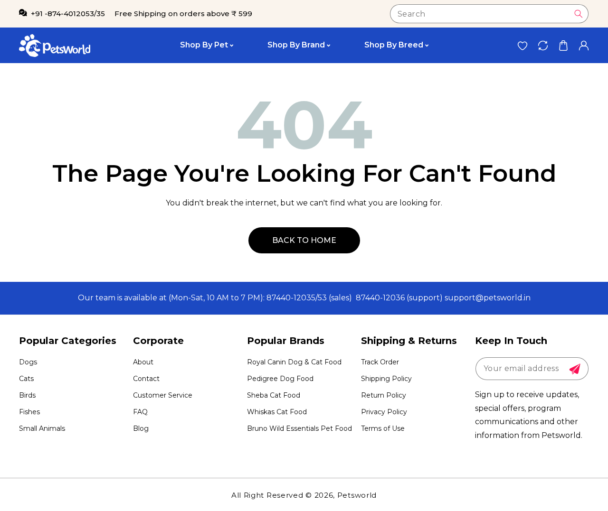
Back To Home (304, 240)
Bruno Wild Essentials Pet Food (299, 428)
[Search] (578, 13)
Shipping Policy (386, 378)
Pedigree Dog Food (280, 378)
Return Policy (383, 395)
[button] (563, 45)
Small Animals (42, 428)
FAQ (140, 412)
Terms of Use (383, 428)
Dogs (28, 362)
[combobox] (489, 13)
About (143, 362)
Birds (27, 395)
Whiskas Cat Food (277, 412)
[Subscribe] (574, 369)
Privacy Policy (384, 412)
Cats (26, 378)
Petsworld (357, 495)
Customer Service (162, 395)
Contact (146, 378)
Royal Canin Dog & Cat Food (294, 362)
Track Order (380, 362)
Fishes (29, 412)
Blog (141, 428)
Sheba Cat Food (273, 395)
